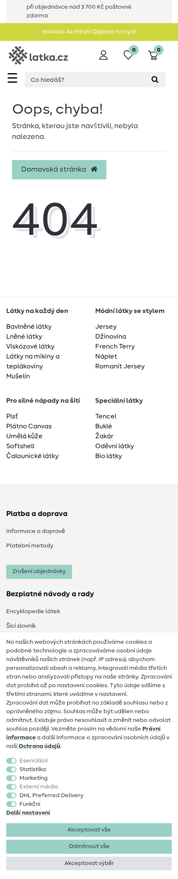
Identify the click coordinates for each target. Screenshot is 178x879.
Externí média (38, 787)
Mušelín (18, 376)
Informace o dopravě (35, 531)
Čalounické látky (32, 456)
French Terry (115, 346)
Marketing (33, 778)
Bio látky (108, 456)
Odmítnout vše (89, 846)
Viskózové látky (30, 346)
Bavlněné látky (29, 326)
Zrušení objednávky (39, 571)
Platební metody (29, 546)
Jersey (106, 326)
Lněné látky (24, 336)
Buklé (103, 426)
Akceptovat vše (89, 830)
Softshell (20, 446)
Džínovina (110, 336)
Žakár (104, 436)
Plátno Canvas (29, 426)
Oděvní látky (114, 446)
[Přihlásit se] (103, 55)
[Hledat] (155, 79)
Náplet (106, 356)
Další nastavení (28, 813)
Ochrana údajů (39, 746)
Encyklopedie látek (33, 611)
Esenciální (33, 761)
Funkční (29, 804)
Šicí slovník (21, 626)
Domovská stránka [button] (54, 169)
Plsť (12, 416)
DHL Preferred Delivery (51, 795)
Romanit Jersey (120, 366)
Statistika (32, 769)
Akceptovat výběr (89, 863)
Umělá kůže (24, 436)
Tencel (105, 416)
